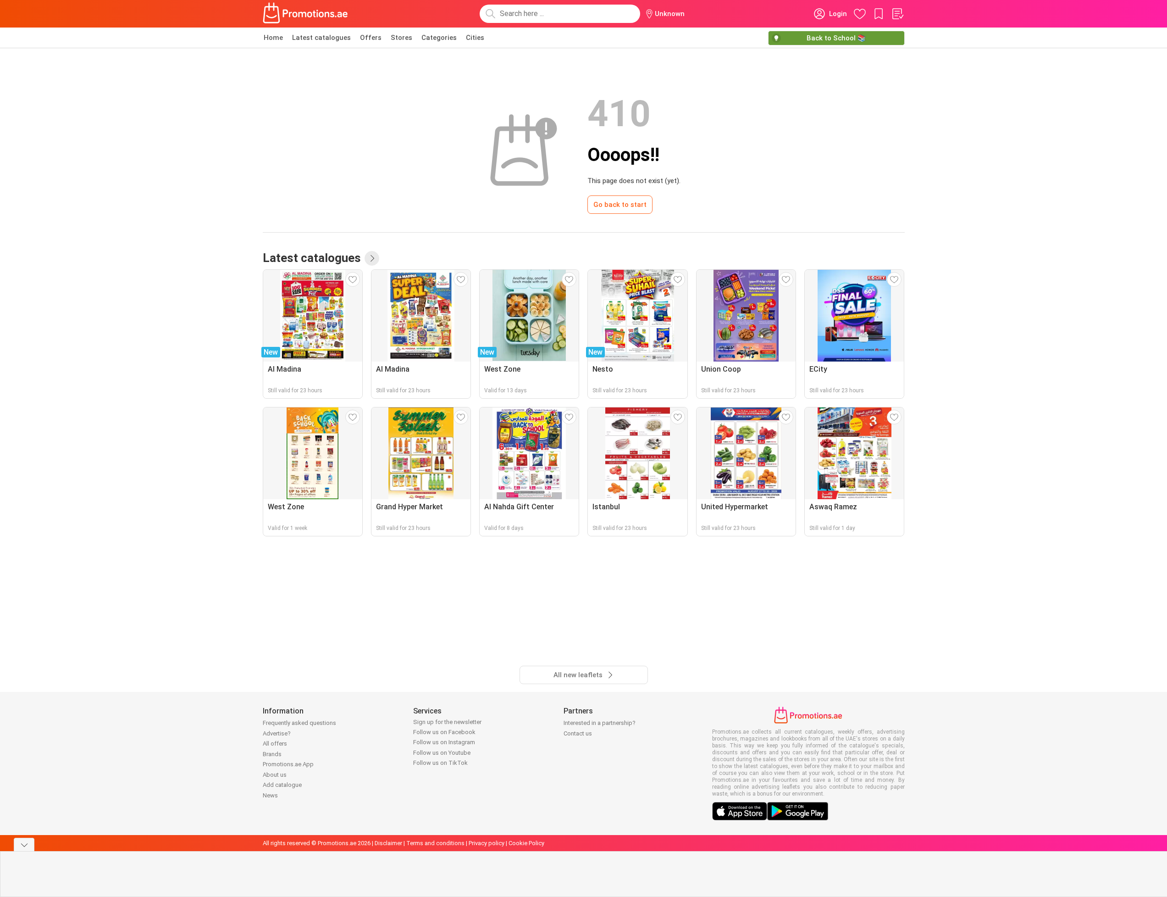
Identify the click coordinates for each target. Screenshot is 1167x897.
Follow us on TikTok (440, 762)
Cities (475, 37)
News (270, 795)
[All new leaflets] (372, 258)
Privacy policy (486, 843)
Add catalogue (282, 784)
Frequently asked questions (299, 722)
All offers (275, 743)
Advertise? (277, 733)
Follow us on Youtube (441, 752)
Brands (272, 754)
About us (275, 774)
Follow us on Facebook (444, 732)
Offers (371, 37)
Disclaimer (388, 843)
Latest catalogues (321, 37)
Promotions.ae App (288, 764)
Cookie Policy (526, 843)
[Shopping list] (897, 13)
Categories (439, 37)
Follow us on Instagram (444, 742)
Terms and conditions (435, 843)
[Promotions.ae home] (306, 13)
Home (273, 37)
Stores (401, 37)
